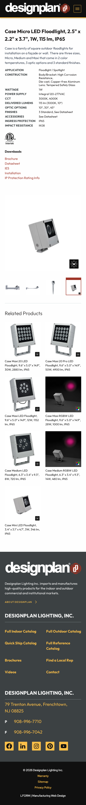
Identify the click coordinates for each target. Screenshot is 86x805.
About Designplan (18, 601)
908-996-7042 (28, 732)
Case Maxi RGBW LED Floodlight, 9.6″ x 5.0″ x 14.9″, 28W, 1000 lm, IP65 (63, 420)
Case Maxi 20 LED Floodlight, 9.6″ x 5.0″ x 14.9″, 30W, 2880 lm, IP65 (22, 365)
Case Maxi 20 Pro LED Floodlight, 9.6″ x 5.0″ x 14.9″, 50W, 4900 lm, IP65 (63, 365)
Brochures (13, 660)
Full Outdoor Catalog (63, 631)
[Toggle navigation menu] (77, 9)
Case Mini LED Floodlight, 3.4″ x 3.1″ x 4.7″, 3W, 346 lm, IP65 (22, 529)
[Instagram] (36, 746)
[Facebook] (9, 746)
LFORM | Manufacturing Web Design (43, 795)
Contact (52, 672)
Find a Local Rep (59, 660)
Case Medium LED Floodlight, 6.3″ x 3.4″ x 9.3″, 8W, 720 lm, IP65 (22, 475)
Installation (13, 173)
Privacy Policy (43, 787)
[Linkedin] (22, 746)
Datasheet (12, 163)
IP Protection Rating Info (22, 178)
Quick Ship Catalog (21, 643)
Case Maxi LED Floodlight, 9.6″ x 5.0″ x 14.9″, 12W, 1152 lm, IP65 (22, 420)
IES (7, 168)
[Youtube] (63, 746)
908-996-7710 (27, 721)
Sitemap (43, 781)
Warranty (43, 776)
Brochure (11, 159)
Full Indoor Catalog (20, 631)
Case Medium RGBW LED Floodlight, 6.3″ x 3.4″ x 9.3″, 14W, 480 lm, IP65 (62, 475)
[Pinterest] (50, 746)
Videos (10, 672)
